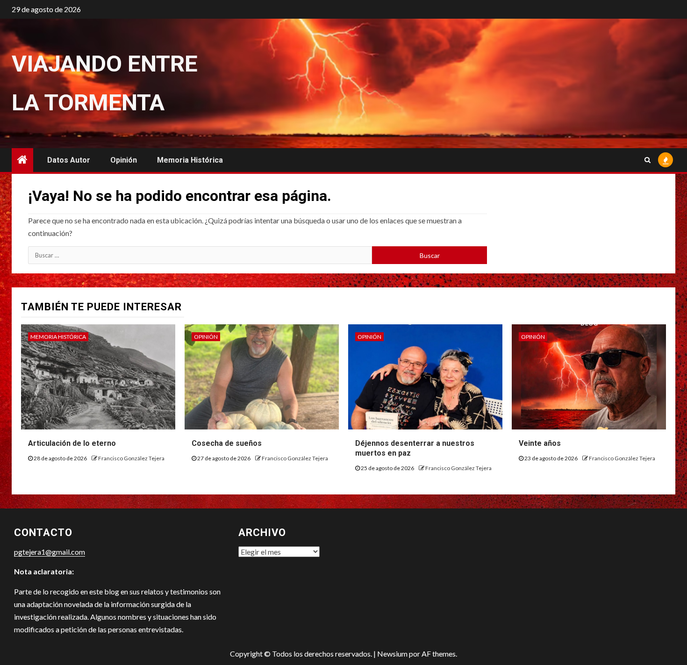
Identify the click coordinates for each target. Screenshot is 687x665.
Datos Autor (68, 160)
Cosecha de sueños (227, 443)
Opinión (123, 160)
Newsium (392, 653)
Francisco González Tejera (131, 458)
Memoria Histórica (190, 160)
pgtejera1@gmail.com (49, 551)
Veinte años (540, 443)
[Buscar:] (200, 255)
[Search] (647, 160)
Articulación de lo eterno (72, 443)
